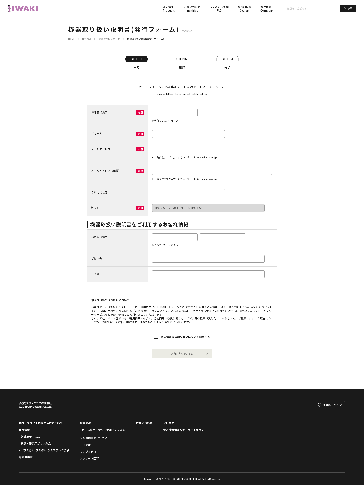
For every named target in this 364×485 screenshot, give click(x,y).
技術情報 (87, 38)
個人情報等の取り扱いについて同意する (185, 337)
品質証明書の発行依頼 (93, 438)
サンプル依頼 (88, 451)
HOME (71, 38)
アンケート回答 (89, 458)
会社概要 (266, 8)
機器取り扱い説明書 (109, 38)
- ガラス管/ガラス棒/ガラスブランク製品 (44, 450)
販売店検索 (244, 8)
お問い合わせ (192, 8)
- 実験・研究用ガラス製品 (35, 443)
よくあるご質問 (219, 8)
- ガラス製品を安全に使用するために (103, 430)
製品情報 (169, 8)
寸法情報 (85, 445)
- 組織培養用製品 (29, 436)
